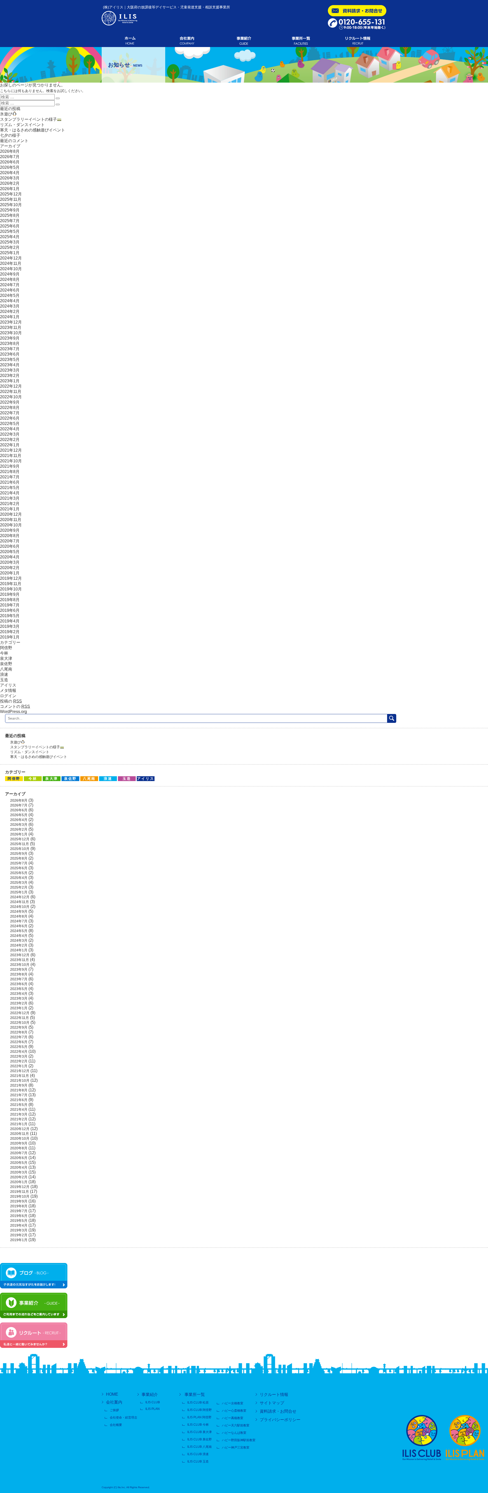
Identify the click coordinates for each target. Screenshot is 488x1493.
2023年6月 (10, 354)
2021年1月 (10, 509)
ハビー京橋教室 (232, 1403)
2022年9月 (10, 402)
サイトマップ (272, 1403)
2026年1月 (10, 189)
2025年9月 (10, 210)
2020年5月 (10, 552)
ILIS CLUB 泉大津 (199, 1432)
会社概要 (116, 1425)
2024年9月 (10, 274)
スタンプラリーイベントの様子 (28, 119)
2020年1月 (10, 573)
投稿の (11, 701)
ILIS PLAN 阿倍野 (199, 1417)
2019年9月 (10, 594)
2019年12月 (11, 578)
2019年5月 (10, 616)
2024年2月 (10, 311)
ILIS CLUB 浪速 (198, 1454)
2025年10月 (11, 205)
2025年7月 (10, 221)
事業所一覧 (195, 1394)
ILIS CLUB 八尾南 (199, 1447)
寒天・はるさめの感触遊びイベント (32, 130)
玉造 (4, 680)
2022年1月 (10, 445)
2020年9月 (10, 530)
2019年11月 (10, 584)
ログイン (8, 696)
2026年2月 (10, 183)
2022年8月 (10, 407)
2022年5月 (10, 423)
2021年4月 (10, 493)
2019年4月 (10, 621)
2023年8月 (10, 343)
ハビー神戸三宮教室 (235, 1447)
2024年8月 (10, 279)
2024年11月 (10, 263)
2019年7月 (10, 605)
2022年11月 (10, 391)
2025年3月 (10, 242)
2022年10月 (11, 397)
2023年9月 (10, 338)
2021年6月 (10, 482)
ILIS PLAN (152, 1409)
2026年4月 (10, 173)
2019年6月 (10, 610)
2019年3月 (10, 626)
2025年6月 (10, 226)
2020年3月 (10, 562)
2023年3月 (10, 370)
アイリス (8, 685)
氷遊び (6, 114)
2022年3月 (10, 434)
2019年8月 (10, 600)
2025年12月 (11, 194)
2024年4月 (10, 301)
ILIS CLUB (152, 1402)
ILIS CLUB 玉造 (198, 1461)
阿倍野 (6, 648)
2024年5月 (10, 295)
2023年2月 (10, 375)
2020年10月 (11, 525)
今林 (4, 653)
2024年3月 (10, 306)
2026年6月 (10, 162)
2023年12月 (11, 322)
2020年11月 (10, 519)
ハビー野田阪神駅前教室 (238, 1440)
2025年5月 (10, 231)
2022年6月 (10, 418)
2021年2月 (10, 503)
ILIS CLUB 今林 (198, 1424)
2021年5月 (10, 487)
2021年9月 (10, 466)
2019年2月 (10, 632)
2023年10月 (11, 333)
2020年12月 (11, 514)
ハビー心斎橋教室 (234, 1410)
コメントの (15, 706)
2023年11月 (10, 327)
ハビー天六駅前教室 (235, 1425)
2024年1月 (10, 317)
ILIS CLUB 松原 (198, 1402)
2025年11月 (10, 199)
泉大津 (6, 658)
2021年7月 (10, 477)
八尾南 (6, 669)
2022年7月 (10, 413)
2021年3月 (10, 498)
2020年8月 (10, 536)
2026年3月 (10, 178)
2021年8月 (10, 471)
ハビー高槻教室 (232, 1418)
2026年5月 (10, 167)
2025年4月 (10, 237)
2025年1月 (10, 253)
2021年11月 (10, 455)
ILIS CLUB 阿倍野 (199, 1410)
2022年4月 (10, 429)
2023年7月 (10, 349)
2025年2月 (10, 247)
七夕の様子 (10, 135)
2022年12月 (11, 386)
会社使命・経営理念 (123, 1417)
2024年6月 (10, 290)
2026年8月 (10, 151)
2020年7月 (10, 541)
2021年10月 (11, 461)
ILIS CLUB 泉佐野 (199, 1439)
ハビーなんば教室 (234, 1433)
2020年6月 (10, 546)
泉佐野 (6, 664)
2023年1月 (10, 381)
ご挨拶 (114, 1410)
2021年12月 (11, 450)
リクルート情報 (274, 1394)
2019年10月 (11, 589)
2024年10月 (11, 269)
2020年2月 (10, 568)
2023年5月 (10, 359)
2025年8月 (10, 215)
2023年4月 (10, 365)
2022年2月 (10, 439)
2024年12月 (11, 258)
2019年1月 (10, 637)
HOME (112, 1394)
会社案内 (114, 1402)
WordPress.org (13, 711)
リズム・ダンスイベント (22, 125)
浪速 (4, 674)
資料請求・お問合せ (278, 1411)
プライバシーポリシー (280, 1420)
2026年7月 (10, 157)
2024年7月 (10, 285)
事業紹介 (150, 1394)
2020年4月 (10, 557)
